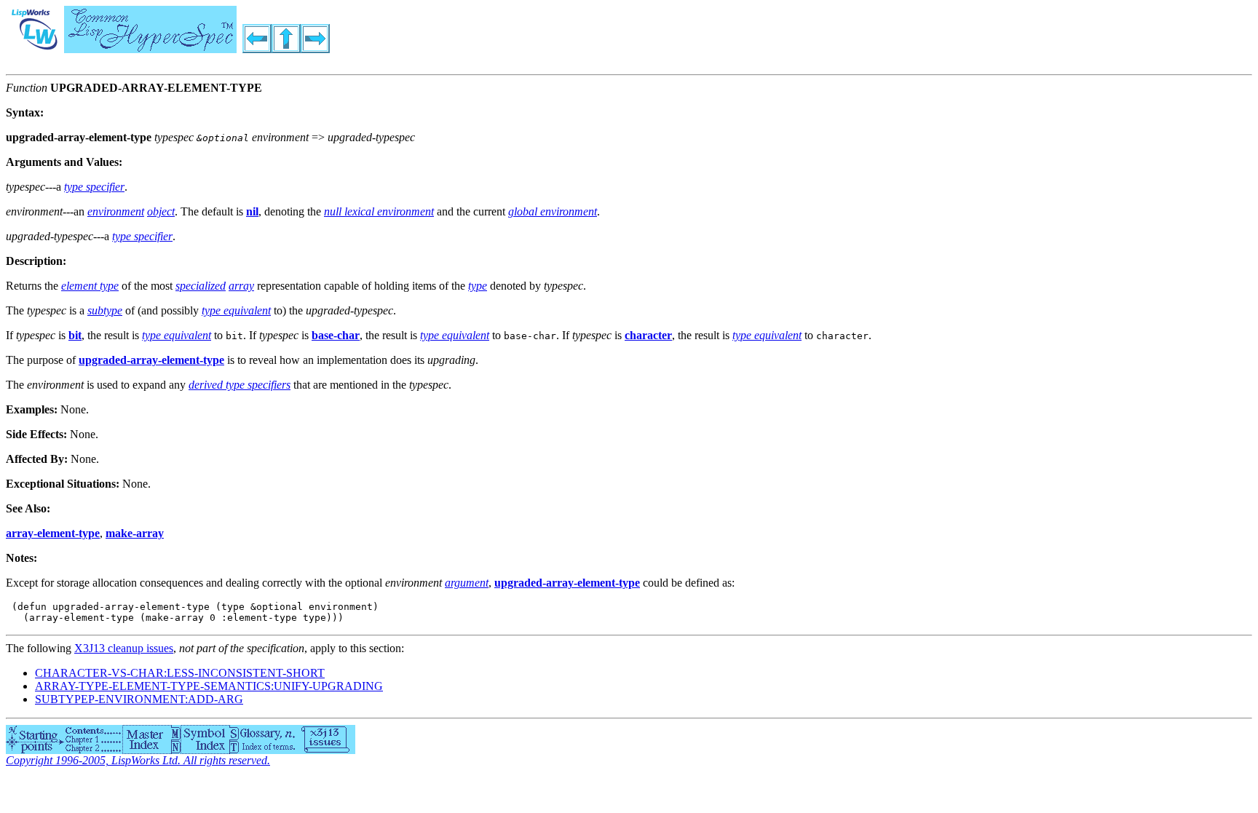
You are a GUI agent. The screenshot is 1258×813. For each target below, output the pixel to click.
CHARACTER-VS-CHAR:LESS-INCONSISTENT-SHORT (180, 673)
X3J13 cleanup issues (123, 648)
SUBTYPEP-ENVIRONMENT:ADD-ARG (139, 699)
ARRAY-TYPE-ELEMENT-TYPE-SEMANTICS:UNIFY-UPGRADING (209, 686)
